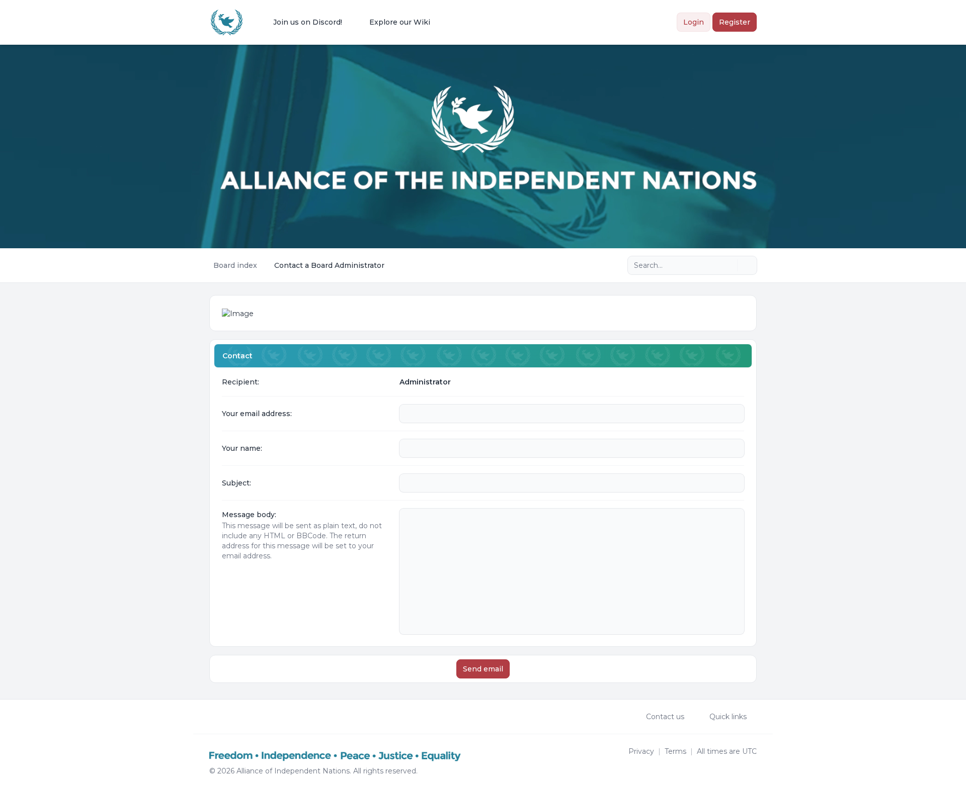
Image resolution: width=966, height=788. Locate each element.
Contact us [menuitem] (665, 716)
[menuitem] (301, 22)
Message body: (249, 514)
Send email (483, 668)
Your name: (242, 448)
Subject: (236, 482)
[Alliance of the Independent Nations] (226, 22)
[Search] (728, 265)
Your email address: (257, 413)
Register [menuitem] (734, 22)
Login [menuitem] (693, 22)
